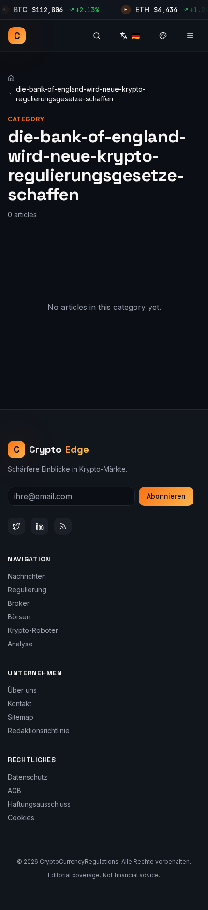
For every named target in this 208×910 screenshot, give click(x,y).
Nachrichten (27, 576)
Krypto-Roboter (33, 630)
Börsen (19, 617)
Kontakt (19, 704)
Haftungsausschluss (39, 804)
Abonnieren (166, 496)
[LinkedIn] (39, 526)
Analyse (20, 644)
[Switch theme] (163, 35)
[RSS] (63, 526)
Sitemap (20, 717)
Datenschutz (27, 777)
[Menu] (190, 35)
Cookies (21, 817)
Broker (19, 603)
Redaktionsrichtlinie (39, 731)
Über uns (22, 690)
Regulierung (27, 590)
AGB (14, 790)
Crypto (51, 449)
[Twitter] (16, 526)
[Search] (96, 35)
